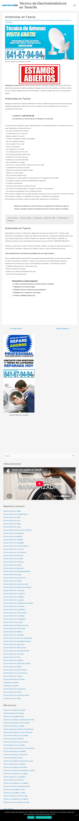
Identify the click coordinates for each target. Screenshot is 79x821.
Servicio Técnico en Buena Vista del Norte (17, 530)
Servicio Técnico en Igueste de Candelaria (17, 587)
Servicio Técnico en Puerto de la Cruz (15, 625)
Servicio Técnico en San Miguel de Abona (17, 641)
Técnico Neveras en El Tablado (13, 713)
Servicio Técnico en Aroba (12, 524)
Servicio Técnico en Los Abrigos (14, 616)
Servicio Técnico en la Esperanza (14, 689)
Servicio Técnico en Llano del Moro (15, 613)
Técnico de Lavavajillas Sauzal (13, 716)
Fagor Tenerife (8, 809)
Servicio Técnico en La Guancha (14, 593)
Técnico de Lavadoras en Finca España (16, 723)
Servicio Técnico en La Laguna (13, 600)
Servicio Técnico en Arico (11, 520)
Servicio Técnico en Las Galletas (14, 609)
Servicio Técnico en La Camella (13, 590)
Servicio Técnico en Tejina (12, 698)
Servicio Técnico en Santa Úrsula (14, 647)
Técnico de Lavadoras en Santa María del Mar (18, 720)
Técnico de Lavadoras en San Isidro (15, 767)
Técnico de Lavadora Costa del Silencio (16, 786)
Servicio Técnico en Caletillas (13, 539)
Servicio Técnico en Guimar (12, 581)
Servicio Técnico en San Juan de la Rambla (17, 638)
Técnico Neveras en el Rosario (13, 780)
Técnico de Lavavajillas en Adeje (14, 793)
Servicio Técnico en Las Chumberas (15, 673)
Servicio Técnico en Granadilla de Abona (16, 571)
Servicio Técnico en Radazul (12, 632)
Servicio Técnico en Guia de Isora (14, 578)
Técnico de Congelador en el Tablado (15, 799)
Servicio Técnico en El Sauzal (13, 558)
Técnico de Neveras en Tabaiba (13, 726)
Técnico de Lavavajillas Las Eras (14, 789)
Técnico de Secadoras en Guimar (14, 710)
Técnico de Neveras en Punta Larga (15, 796)
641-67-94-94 (28, 116)
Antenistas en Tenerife (12, 20)
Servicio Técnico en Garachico (13, 568)
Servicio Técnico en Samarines (13, 635)
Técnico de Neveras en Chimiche (14, 764)
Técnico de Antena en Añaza (13, 758)
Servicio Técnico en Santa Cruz (13, 644)
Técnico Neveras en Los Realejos (14, 777)
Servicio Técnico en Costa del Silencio (16, 546)
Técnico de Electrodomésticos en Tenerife (42, 5)
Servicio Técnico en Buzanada (13, 533)
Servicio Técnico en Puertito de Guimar (16, 695)
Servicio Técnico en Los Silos (13, 622)
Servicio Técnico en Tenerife (30, 20)
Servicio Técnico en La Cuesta (13, 549)
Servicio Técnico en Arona (12, 527)
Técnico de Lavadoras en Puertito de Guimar (18, 761)
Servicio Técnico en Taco (11, 657)
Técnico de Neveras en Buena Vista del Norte (18, 729)
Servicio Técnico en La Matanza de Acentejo (18, 603)
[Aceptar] (76, 815)
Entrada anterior (15, 329)
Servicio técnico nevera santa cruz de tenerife (18, 748)
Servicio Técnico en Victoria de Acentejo (16, 663)
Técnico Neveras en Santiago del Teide (16, 802)
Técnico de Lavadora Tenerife (13, 738)
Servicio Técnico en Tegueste (13, 660)
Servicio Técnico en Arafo (12, 517)
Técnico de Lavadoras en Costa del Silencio (18, 732)
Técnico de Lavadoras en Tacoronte (15, 754)
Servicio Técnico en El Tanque (13, 562)
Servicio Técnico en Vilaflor (12, 666)
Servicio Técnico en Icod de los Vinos (15, 584)
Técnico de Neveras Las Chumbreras (15, 742)
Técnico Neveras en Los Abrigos (14, 745)
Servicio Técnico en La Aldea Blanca (15, 514)
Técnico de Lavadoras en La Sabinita (15, 783)
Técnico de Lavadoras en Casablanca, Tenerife (19, 770)
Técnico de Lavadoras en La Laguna (15, 773)
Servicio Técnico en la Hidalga (13, 597)
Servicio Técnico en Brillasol (12, 536)
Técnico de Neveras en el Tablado (14, 751)
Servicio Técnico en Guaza (12, 574)
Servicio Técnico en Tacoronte (13, 654)
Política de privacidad (44, 817)
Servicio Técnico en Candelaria (13, 543)
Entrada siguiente (63, 329)
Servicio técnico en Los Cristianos (14, 552)
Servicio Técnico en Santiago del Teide (16, 651)
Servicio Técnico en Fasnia (12, 565)
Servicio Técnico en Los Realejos (14, 619)
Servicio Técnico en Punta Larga (14, 628)
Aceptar (31, 817)
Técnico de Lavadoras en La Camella (15, 735)
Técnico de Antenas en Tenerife (51, 20)
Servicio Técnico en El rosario (13, 555)
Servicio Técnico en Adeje (12, 511)
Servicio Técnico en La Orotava (13, 606)
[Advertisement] (39, 435)
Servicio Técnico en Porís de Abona (15, 670)
